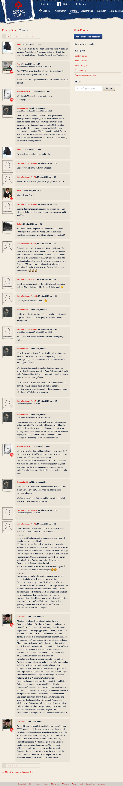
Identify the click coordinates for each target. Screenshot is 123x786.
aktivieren (66, 4)
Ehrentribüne (87, 10)
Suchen (108, 88)
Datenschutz (90, 784)
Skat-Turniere (81, 60)
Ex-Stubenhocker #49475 (26, 177)
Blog (30, 784)
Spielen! (46, 10)
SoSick (19, 224)
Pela (18, 64)
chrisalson (21, 616)
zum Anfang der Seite (24, 772)
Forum (73, 10)
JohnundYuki (22, 108)
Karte (46, 784)
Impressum (101, 784)
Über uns (65, 784)
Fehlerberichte (81, 55)
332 (27, 36)
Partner (74, 784)
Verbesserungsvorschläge (85, 74)
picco (19, 190)
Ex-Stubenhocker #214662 (27, 163)
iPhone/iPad (22, 784)
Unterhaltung (9, 30)
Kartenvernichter (23, 91)
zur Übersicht (7, 772)
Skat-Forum (81, 30)
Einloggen (81, 4)
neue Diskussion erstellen (88, 37)
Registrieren (46, 4)
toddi (19, 44)
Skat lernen (55, 784)
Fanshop (38, 784)
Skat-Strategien (81, 65)
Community (60, 10)
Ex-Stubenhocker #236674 (27, 401)
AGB (81, 784)
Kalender (101, 10)
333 (33, 36)
